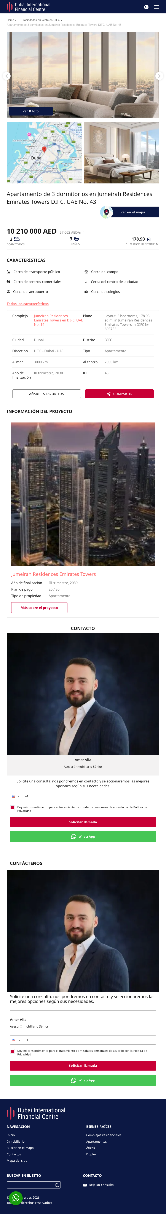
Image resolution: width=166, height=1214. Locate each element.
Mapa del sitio (17, 1160)
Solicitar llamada (83, 822)
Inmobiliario (15, 1141)
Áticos (90, 1148)
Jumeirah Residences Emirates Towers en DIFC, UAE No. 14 (58, 320)
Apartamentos (96, 1141)
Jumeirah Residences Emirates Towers (53, 574)
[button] (6, 76)
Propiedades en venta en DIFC (40, 20)
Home (10, 20)
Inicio (11, 1135)
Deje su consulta (101, 1185)
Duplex (91, 1154)
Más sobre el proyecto (39, 607)
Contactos (14, 1154)
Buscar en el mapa (20, 1148)
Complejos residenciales (103, 1135)
